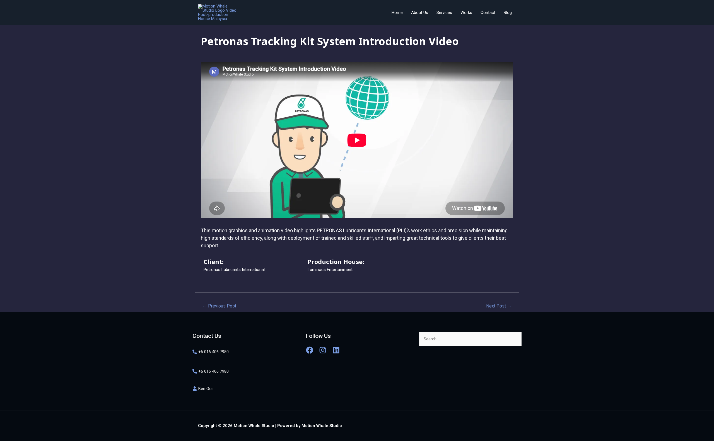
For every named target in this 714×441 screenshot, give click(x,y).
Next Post (499, 306)
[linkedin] (337, 350)
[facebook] (312, 350)
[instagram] (325, 350)
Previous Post (219, 306)
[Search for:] (470, 338)
